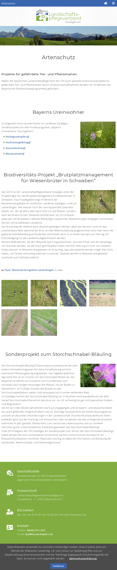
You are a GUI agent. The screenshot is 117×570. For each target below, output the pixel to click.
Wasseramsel (14, 153)
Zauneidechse (14, 148)
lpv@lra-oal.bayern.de (39, 534)
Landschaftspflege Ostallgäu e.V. (58, 16)
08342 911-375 (36, 530)
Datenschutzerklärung (83, 558)
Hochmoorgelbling (17, 142)
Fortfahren (58, 566)
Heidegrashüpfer (16, 136)
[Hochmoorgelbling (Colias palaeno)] (98, 135)
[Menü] (113, 3)
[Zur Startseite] (105, 3)
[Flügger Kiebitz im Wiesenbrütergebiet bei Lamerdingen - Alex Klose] (98, 202)
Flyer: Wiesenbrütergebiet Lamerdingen (34, 270)
